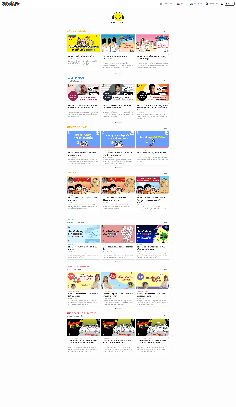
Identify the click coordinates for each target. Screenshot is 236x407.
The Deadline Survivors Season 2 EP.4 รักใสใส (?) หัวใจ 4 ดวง (83, 341)
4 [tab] (121, 122)
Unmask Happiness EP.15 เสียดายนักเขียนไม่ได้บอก (118, 294)
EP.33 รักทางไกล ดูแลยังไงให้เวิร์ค (151, 152)
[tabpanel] (83, 52)
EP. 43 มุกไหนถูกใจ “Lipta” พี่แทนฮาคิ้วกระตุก (83, 198)
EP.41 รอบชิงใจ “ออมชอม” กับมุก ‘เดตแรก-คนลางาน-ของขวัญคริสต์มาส (151, 200)
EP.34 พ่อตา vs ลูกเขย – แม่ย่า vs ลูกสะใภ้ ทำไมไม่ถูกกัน (117, 153)
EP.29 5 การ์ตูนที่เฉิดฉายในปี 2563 (82, 56)
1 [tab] (115, 122)
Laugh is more (72, 103)
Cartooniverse (72, 54)
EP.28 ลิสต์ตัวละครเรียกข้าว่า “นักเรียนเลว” (115, 57)
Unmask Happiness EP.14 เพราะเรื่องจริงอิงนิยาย (151, 294)
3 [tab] (119, 122)
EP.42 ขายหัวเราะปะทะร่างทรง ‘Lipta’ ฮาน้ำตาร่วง (115, 198)
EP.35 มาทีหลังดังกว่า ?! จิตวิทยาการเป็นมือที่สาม (82, 153)
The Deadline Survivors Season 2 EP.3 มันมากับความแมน (117, 341)
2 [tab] (117, 122)
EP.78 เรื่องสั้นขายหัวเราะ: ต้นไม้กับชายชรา (82, 247)
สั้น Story (71, 244)
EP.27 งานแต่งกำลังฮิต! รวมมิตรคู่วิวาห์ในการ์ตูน (151, 57)
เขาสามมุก (70, 195)
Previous (66, 53)
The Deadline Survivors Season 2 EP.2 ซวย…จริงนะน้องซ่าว (152, 341)
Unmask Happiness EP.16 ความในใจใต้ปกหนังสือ (83, 294)
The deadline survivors (75, 338)
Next (169, 53)
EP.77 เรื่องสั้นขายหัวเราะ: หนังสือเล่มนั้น (118, 247)
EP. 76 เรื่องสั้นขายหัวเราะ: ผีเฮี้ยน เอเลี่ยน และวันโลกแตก (152, 247)
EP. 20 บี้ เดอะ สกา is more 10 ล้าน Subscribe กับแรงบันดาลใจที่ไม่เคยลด (152, 107)
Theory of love (73, 150)
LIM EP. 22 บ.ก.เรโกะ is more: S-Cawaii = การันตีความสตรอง (82, 106)
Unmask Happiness (73, 291)
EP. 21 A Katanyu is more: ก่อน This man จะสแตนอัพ (117, 106)
